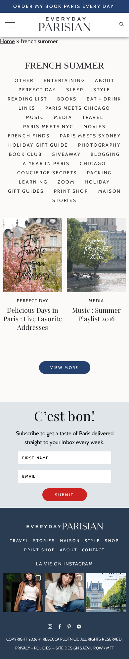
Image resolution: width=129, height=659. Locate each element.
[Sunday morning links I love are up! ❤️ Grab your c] (23, 593)
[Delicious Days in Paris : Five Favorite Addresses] (32, 290)
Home (7, 41)
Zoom (66, 182)
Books (67, 99)
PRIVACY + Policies (33, 647)
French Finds (29, 136)
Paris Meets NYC (48, 126)
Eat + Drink (104, 99)
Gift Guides (26, 191)
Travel (92, 117)
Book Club (25, 154)
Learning (33, 182)
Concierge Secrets (47, 173)
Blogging (105, 154)
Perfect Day (37, 90)
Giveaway (66, 154)
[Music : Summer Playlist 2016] (96, 290)
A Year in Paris (46, 163)
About (104, 80)
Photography (99, 145)
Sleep (75, 90)
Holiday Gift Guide (38, 145)
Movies (94, 126)
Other (24, 80)
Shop (112, 540)
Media (63, 117)
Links (27, 108)
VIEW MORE (64, 367)
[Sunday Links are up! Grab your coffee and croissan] (65, 593)
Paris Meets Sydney (90, 136)
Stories (64, 200)
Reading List (27, 99)
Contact (93, 549)
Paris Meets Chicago (77, 108)
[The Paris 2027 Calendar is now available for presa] (106, 593)
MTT (109, 647)
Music (35, 117)
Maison (109, 191)
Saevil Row (91, 647)
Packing (99, 173)
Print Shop (71, 191)
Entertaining (64, 80)
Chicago (93, 163)
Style (101, 90)
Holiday (97, 182)
